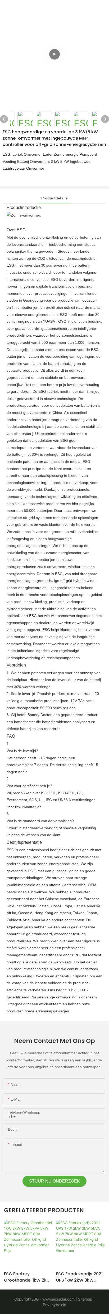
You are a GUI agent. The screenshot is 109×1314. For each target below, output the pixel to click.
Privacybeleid (54, 1304)
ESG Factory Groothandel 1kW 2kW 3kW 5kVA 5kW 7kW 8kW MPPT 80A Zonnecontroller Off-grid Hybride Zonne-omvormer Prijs (27, 1277)
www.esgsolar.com (58, 1299)
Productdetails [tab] (54, 198)
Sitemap (84, 1299)
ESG (35, 1299)
